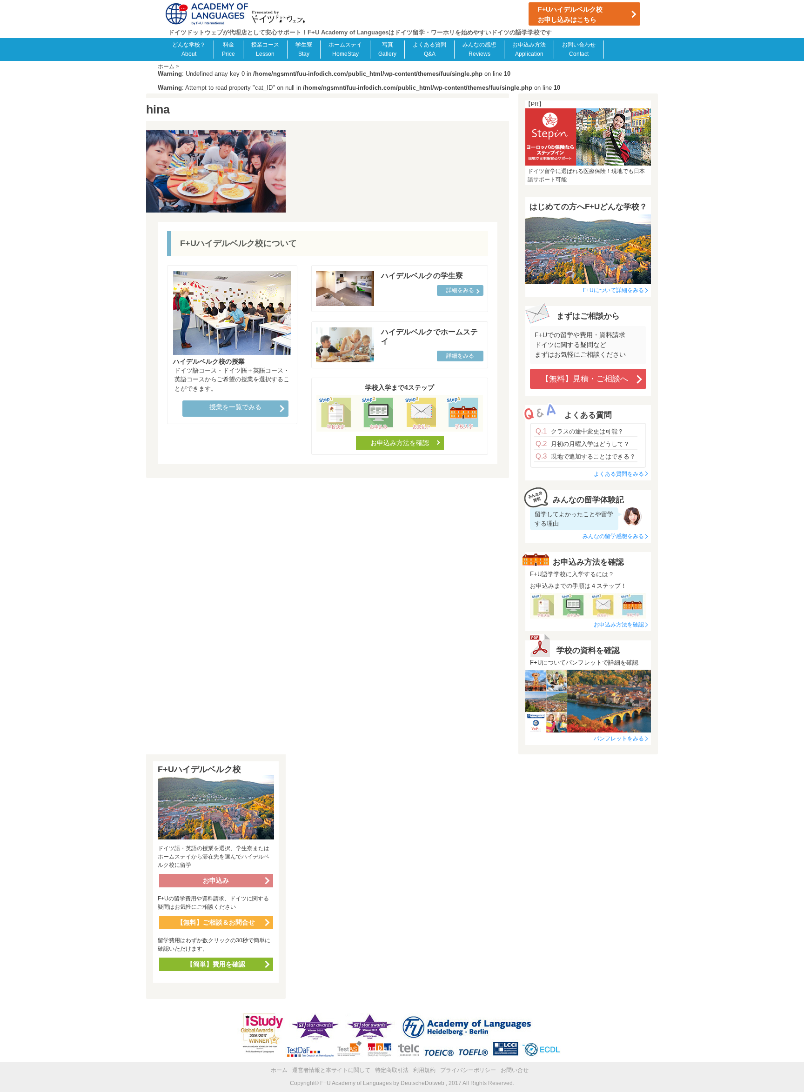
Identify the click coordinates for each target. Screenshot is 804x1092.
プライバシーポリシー (468, 1070)
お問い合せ (515, 1070)
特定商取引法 (392, 1070)
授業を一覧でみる (235, 407)
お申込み (216, 880)
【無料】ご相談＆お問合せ (216, 922)
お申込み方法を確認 (399, 442)
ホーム (279, 1070)
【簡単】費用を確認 (216, 964)
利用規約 (424, 1070)
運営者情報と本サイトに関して (331, 1070)
